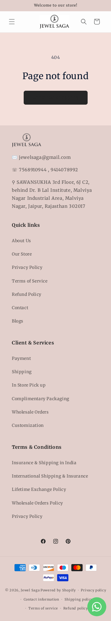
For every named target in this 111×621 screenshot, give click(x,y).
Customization (28, 425)
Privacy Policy (27, 267)
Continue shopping (56, 97)
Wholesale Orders (30, 412)
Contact (20, 307)
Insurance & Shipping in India (44, 462)
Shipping (22, 371)
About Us (21, 240)
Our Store (22, 254)
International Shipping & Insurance (50, 476)
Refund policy (75, 608)
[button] (11, 21)
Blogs (17, 321)
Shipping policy (79, 599)
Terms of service (43, 608)
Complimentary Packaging (40, 398)
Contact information (41, 599)
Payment (21, 358)
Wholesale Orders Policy (37, 503)
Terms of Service (30, 281)
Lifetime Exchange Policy (39, 489)
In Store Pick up (29, 385)
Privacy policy (93, 590)
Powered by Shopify (58, 590)
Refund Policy (26, 294)
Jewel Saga (30, 590)
